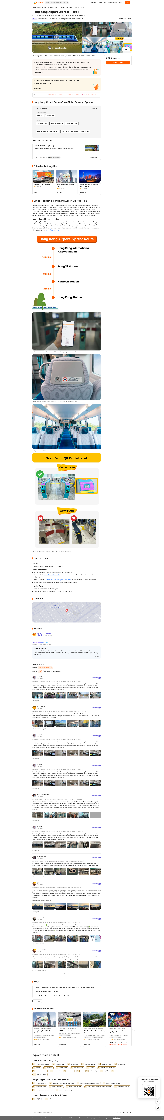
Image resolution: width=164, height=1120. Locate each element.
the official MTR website (52, 575)
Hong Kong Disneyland (42, 1064)
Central (92, 1067)
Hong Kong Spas (41, 1086)
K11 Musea (118, 1071)
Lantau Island (63, 1067)
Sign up (121, 2)
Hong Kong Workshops (113, 1083)
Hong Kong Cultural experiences (90, 1083)
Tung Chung (121, 1064)
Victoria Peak (74, 1064)
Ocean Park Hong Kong (108, 1067)
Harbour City (93, 1071)
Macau (51, 1099)
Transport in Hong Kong (53, 7)
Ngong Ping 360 (106, 1064)
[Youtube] (120, 1112)
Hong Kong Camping (65, 1090)
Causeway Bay (78, 1067)
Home (34, 7)
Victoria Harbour (90, 1064)
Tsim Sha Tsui (60, 1064)
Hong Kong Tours (57, 1086)
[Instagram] (124, 1112)
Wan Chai (57, 1071)
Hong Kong (42, 7)
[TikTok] (131, 1112)
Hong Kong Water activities (44, 1090)
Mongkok (49, 1067)
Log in (127, 2)
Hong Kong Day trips (75, 1086)
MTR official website (52, 230)
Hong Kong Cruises (123, 1086)
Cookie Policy (117, 1118)
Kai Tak (38, 1067)
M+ (81, 1071)
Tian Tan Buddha (41, 1071)
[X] (127, 1112)
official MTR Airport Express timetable (58, 580)
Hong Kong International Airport (67, 7)
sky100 (106, 1071)
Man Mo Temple (41, 1074)
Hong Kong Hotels (41, 1083)
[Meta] (117, 1112)
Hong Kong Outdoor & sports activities (99, 1086)
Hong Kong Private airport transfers (63, 1083)
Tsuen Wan (70, 1071)
